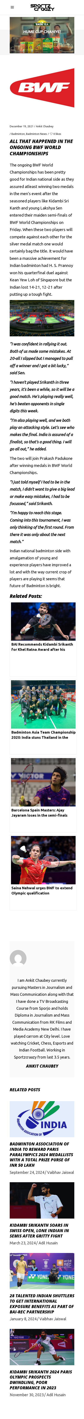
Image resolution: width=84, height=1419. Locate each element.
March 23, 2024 (23, 1243)
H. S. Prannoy (61, 265)
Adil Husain (48, 1243)
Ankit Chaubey (44, 126)
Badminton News (36, 134)
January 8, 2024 (23, 1319)
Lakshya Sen (51, 208)
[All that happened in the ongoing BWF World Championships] (42, 958)
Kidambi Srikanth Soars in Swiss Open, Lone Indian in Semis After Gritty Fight (39, 1230)
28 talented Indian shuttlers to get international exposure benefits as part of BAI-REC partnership (42, 1303)
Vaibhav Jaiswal (60, 1172)
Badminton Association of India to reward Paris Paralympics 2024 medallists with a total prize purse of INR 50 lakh (41, 1154)
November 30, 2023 (27, 1395)
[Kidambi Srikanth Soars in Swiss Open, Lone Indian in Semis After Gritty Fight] (42, 1200)
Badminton (18, 134)
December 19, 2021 (21, 126)
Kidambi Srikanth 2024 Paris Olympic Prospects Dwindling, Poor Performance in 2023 (41, 1380)
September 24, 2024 (27, 1172)
